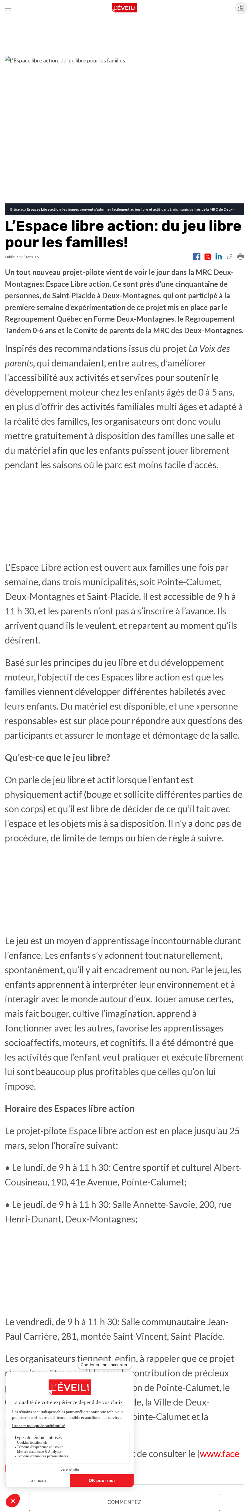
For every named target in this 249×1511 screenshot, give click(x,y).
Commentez (124, 1502)
